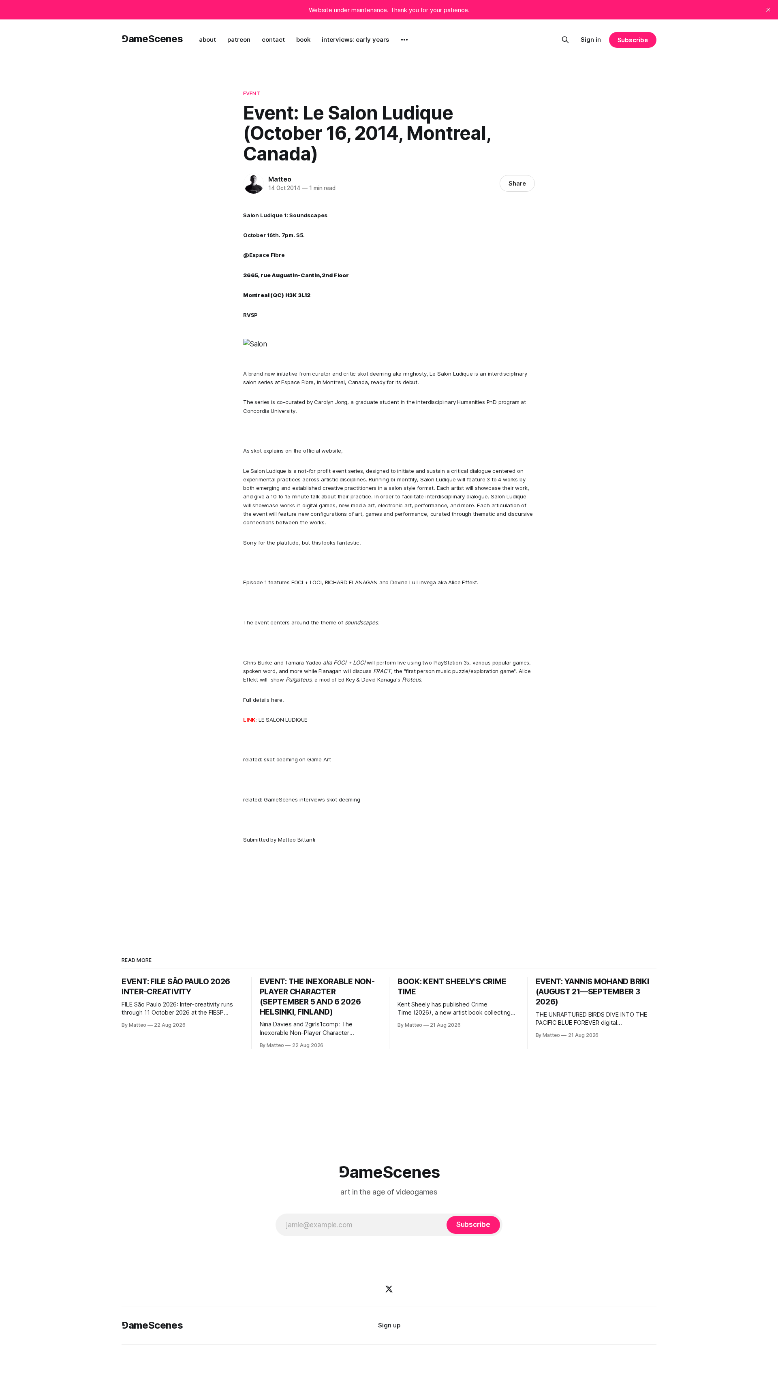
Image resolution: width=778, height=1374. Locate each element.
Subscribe (633, 40)
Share (517, 183)
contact (273, 39)
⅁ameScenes (152, 39)
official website (322, 450)
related (252, 799)
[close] (768, 9)
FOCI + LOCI (306, 582)
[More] (404, 39)
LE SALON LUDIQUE (283, 719)
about (207, 39)
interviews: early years (355, 39)
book (303, 39)
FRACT (382, 671)
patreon (238, 39)
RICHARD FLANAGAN (351, 582)
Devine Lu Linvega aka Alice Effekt (433, 582)
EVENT (251, 93)
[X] (389, 1289)
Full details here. (263, 700)
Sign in (591, 39)
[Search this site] (565, 39)
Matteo (279, 179)
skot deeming (374, 373)
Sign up (389, 1325)
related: (253, 759)
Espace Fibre (297, 382)
